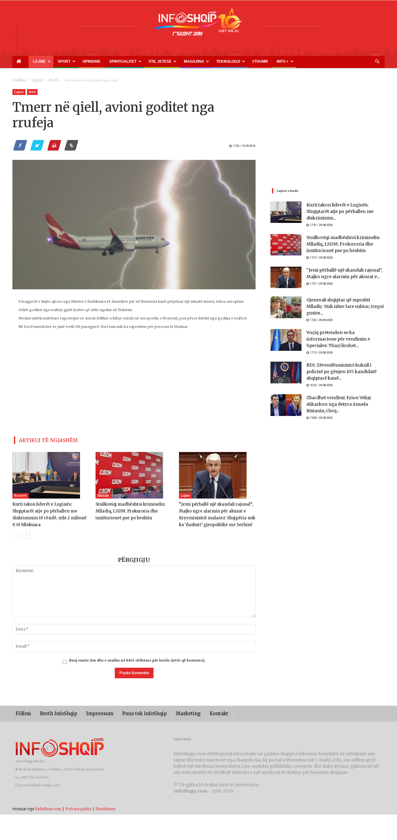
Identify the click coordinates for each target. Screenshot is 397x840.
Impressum (91, 711)
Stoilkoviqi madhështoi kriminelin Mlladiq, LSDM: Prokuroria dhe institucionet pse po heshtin (128, 509)
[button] (377, 61)
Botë (47, 80)
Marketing (171, 711)
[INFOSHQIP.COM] (198, 24)
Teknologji (176, 61)
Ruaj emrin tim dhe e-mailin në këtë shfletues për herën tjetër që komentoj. (137, 658)
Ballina (18, 80)
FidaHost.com (48, 806)
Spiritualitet (93, 61)
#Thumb (200, 61)
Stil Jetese (123, 61)
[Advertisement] (134, 387)
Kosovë (20, 493)
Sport (50, 61)
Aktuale (103, 493)
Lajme (30, 61)
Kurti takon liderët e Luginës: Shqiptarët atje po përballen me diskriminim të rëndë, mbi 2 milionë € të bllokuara (49, 509)
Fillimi (22, 711)
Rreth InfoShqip (54, 711)
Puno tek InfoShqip (131, 711)
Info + (216, 61)
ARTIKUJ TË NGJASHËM (41, 439)
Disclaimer (106, 806)
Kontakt (199, 711)
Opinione (70, 61)
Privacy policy (78, 806)
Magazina (150, 61)
